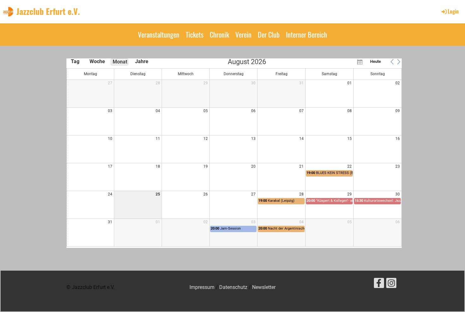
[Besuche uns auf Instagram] (391, 285)
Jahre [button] (141, 61)
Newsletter (264, 287)
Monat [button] (120, 62)
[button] (392, 61)
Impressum (201, 287)
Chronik (219, 34)
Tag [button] (75, 61)
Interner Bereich (306, 34)
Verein (243, 34)
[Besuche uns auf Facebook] (379, 285)
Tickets (194, 34)
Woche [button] (97, 61)
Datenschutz (233, 287)
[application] (234, 153)
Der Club (269, 34)
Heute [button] (375, 61)
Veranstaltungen (158, 34)
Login (453, 11)
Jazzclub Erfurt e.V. (48, 11)
